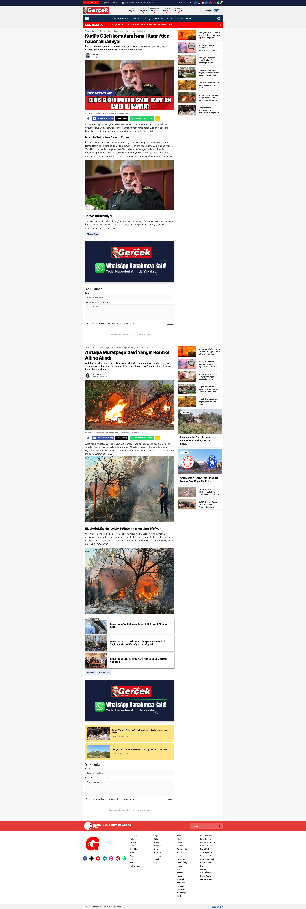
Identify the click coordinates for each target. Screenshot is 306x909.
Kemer (180, 872)
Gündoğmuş (182, 862)
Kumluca (180, 886)
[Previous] (107, 25)
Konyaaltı (181, 879)
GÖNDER (170, 324)
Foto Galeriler (206, 839)
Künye (202, 866)
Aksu (179, 839)
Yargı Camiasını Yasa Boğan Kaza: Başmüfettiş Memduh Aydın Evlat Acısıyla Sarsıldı (209, 72)
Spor (132, 852)
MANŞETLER (105, 3)
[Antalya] (200, 461)
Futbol (156, 859)
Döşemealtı (182, 849)
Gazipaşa (181, 859)
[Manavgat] (200, 421)
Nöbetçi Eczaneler (208, 859)
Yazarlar (189, 3)
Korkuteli (181, 882)
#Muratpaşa (104, 672)
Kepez (179, 876)
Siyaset (133, 846)
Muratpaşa (104, 347)
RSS (87, 907)
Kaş (178, 869)
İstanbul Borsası (207, 846)
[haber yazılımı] (217, 906)
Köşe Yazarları (206, 835)
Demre (180, 846)
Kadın (132, 862)
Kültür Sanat (135, 866)
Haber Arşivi (205, 876)
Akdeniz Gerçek (91, 31)
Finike (179, 856)
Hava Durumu (206, 862)
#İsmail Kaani (92, 234)
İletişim (203, 869)
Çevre (156, 862)
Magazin (157, 852)
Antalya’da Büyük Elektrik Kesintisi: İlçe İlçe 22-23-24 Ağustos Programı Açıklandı (209, 35)
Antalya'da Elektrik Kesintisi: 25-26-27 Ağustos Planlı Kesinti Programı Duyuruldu (208, 47)
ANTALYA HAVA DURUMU (144, 3)
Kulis (132, 839)
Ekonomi (133, 842)
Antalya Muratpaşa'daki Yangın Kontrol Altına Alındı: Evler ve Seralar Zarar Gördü (208, 97)
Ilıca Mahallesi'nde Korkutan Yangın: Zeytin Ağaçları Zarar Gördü (196, 440)
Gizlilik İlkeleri (206, 872)
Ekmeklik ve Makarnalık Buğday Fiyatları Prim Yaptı (209, 85)
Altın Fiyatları (206, 852)
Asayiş (156, 842)
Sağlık (156, 835)
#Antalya (91, 672)
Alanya (180, 842)
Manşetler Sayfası (208, 842)
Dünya (102, 31)
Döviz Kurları (205, 849)
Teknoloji (157, 856)
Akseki (180, 835)
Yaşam (133, 856)
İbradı (179, 866)
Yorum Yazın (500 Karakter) (96, 302)
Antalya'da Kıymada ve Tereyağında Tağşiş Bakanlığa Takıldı (208, 60)
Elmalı (179, 852)
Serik (179, 896)
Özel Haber (135, 849)
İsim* (87, 293)
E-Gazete (182, 3)
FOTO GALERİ (129, 3)
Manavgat (181, 889)
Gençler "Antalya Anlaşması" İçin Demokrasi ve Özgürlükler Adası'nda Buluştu (209, 110)
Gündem (133, 835)
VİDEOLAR (117, 3)
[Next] (220, 25)
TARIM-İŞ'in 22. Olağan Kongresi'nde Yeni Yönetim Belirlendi (137, 25)
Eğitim (156, 839)
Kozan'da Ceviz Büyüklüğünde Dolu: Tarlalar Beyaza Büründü (209, 492)
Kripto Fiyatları (206, 856)
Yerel (132, 859)
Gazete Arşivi (206, 879)
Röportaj (157, 846)
